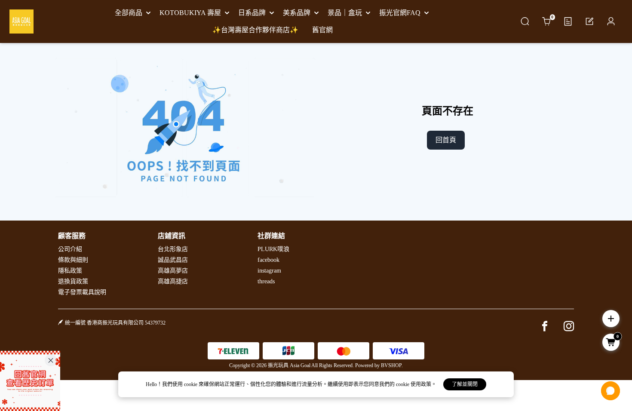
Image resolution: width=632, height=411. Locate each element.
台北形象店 (173, 249)
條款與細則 (73, 260)
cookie (191, 384)
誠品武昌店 (173, 260)
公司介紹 (70, 249)
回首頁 (446, 140)
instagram (269, 270)
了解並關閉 (465, 384)
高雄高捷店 (173, 281)
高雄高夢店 (173, 270)
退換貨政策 (73, 281)
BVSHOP (391, 365)
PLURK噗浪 (273, 249)
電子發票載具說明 (82, 292)
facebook (268, 260)
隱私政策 (70, 270)
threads (266, 281)
